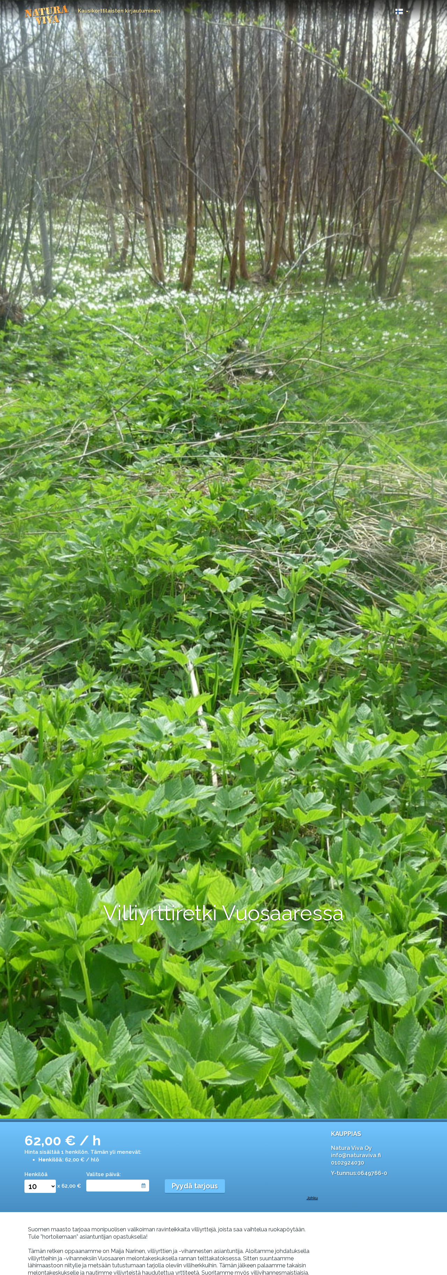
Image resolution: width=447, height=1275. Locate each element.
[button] (401, 9)
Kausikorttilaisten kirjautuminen (119, 11)
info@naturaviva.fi (356, 1155)
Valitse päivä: (103, 1174)
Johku (312, 1198)
